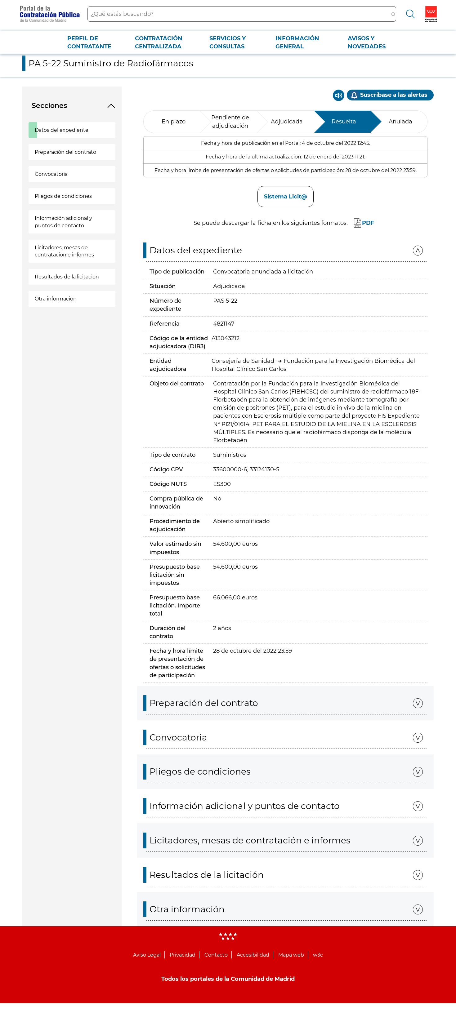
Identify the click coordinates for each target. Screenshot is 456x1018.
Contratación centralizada (158, 42)
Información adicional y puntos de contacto (63, 221)
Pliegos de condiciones (63, 196)
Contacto (216, 955)
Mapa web (291, 955)
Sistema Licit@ (285, 196)
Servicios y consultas (227, 42)
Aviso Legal (147, 955)
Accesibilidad (253, 955)
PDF (368, 223)
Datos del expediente (61, 130)
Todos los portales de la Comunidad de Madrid (228, 979)
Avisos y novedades (367, 42)
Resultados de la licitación (67, 277)
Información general (297, 42)
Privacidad (182, 955)
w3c (318, 955)
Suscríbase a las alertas (393, 94)
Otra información (56, 299)
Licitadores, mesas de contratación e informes (64, 251)
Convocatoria (51, 174)
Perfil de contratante (89, 42)
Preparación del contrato (65, 152)
